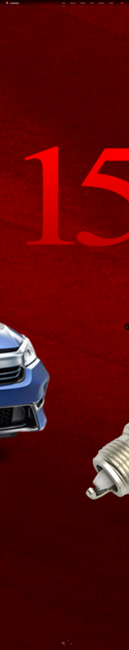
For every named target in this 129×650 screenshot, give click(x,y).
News (91, 3)
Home (63, 3)
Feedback (101, 3)
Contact (111, 3)
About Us (72, 3)
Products (83, 3)
